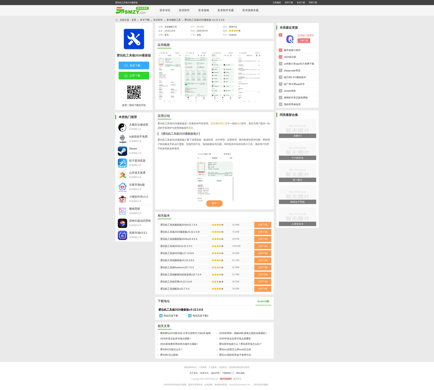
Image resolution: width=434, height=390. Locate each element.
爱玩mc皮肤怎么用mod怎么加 (235, 349)
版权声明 (215, 373)
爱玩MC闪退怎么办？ (171, 349)
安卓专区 (165, 10)
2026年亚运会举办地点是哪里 (235, 338)
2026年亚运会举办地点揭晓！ (176, 338)
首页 (134, 19)
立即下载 (135, 75)
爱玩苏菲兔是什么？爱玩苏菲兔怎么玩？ (240, 344)
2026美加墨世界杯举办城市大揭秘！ (179, 344)
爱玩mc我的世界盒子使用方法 (235, 354)
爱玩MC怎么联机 (169, 354)
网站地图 (240, 373)
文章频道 (277, 2)
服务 (191, 128)
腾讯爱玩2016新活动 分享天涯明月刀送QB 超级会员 (185, 334)
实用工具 (222, 123)
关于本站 (194, 373)
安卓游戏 (203, 10)
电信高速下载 (171, 315)
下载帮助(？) (228, 373)
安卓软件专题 (226, 10)
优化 (213, 123)
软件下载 (289, 2)
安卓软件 (184, 10)
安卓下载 (301, 2)
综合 (239, 123)
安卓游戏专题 (250, 10)
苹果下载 (313, 2)
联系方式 (204, 373)
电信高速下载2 (200, 315)
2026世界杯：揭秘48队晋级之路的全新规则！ (243, 333)
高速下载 (135, 65)
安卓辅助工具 (173, 19)
